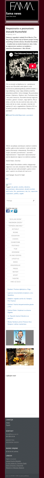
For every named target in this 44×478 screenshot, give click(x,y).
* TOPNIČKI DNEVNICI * (15, 226)
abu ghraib (14, 187)
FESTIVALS (15, 245)
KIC (7, 179)
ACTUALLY (15, 229)
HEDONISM (15, 252)
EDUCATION (15, 236)
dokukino (27, 187)
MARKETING (10, 440)
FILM (15, 249)
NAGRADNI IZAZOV (12, 442)
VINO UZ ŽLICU (15, 282)
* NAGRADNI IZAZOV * (15, 222)
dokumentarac (10, 189)
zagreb (21, 193)
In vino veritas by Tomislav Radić (16, 463)
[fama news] (22, 10)
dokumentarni (20, 189)
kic (29, 191)
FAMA (17, 476)
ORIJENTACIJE (15, 265)
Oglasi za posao (11, 459)
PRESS (15, 269)
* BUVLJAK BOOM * (15, 219)
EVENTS (15, 239)
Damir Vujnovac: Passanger (14, 465)
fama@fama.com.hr (12, 434)
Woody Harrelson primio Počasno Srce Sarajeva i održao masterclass (20, 323)
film (15, 191)
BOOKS (15, 232)
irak (26, 191)
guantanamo (20, 191)
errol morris (9, 191)
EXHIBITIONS (15, 242)
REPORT (15, 272)
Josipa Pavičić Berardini (13, 461)
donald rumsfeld (30, 189)
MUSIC (15, 262)
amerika (21, 187)
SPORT (15, 275)
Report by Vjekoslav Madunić (15, 468)
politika (16, 193)
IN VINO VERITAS (15, 255)
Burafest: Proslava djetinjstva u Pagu (19, 289)
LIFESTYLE (15, 259)
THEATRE (15, 278)
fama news (8, 476)
